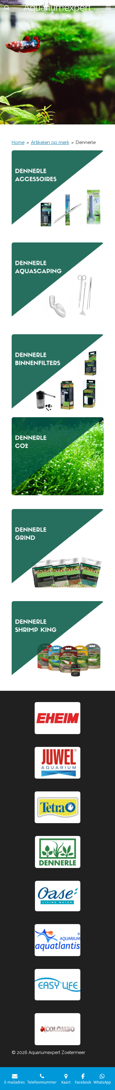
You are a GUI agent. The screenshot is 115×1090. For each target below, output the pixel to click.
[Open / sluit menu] (108, 7)
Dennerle (86, 142)
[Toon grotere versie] (57, 807)
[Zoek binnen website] (6, 7)
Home (18, 142)
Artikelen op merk (50, 142)
